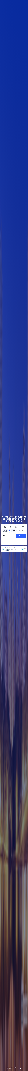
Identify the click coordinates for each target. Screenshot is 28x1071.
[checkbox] (23, 527)
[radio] (4, 526)
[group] (6, 531)
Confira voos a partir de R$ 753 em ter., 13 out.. (13, 523)
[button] (25, 1)
